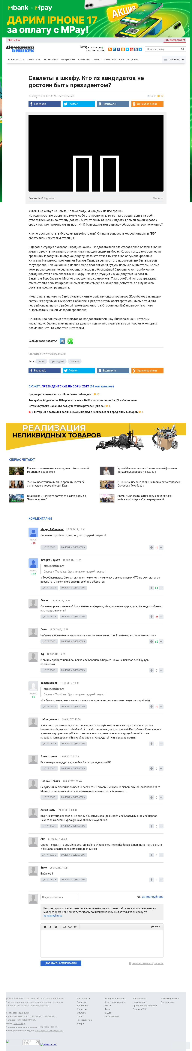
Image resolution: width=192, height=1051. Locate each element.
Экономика (51, 59)
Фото (107, 1009)
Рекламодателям (175, 40)
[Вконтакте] (114, 49)
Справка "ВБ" (140, 1009)
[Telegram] (140, 49)
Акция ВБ (132, 59)
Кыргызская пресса (115, 1002)
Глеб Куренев (66, 96)
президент (57, 361)
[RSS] (110, 49)
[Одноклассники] (123, 49)
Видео (108, 1013)
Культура (84, 59)
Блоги (108, 1006)
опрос (41, 361)
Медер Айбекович (52, 529)
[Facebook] (118, 49)
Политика (34, 59)
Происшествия (114, 59)
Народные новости (115, 998)
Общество (68, 59)
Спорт (97, 59)
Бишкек (74, 361)
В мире (80, 1023)
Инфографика (112, 1016)
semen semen (49, 682)
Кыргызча (14, 40)
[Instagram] (136, 49)
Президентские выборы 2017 (65, 386)
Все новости (16, 59)
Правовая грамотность (145, 1006)
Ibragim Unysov (50, 559)
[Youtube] (131, 49)
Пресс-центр (167, 1002)
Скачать (158, 198)
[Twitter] (127, 49)
